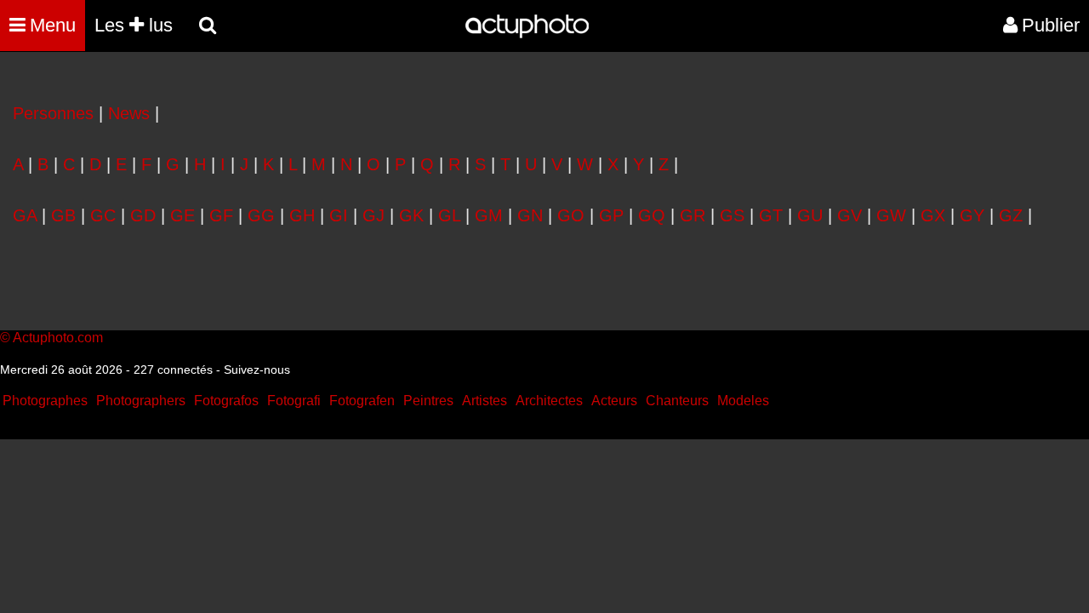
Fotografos (226, 400)
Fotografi (294, 400)
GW (891, 215)
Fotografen (362, 400)
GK (411, 215)
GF (221, 215)
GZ (1011, 215)
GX (933, 215)
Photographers (140, 400)
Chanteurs (677, 400)
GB (63, 215)
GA (25, 215)
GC (103, 215)
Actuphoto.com (58, 337)
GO (570, 215)
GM (489, 215)
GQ (651, 215)
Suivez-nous (257, 369)
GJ (373, 215)
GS (732, 215)
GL (449, 215)
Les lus (133, 25)
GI (338, 215)
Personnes (53, 113)
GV (849, 215)
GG (261, 215)
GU (810, 215)
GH (302, 215)
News (129, 113)
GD (143, 215)
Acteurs (614, 400)
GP (611, 215)
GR (692, 215)
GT (771, 215)
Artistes (484, 400)
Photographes (45, 400)
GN (530, 215)
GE (182, 215)
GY (972, 215)
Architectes (549, 400)
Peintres (428, 400)
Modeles (743, 400)
